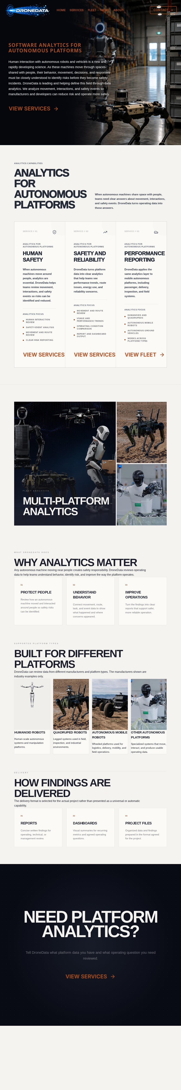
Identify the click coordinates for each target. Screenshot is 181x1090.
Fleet (92, 10)
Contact (160, 10)
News (105, 10)
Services (77, 10)
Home (61, 10)
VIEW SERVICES (29, 108)
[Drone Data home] (33, 10)
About (118, 10)
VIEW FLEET (140, 355)
